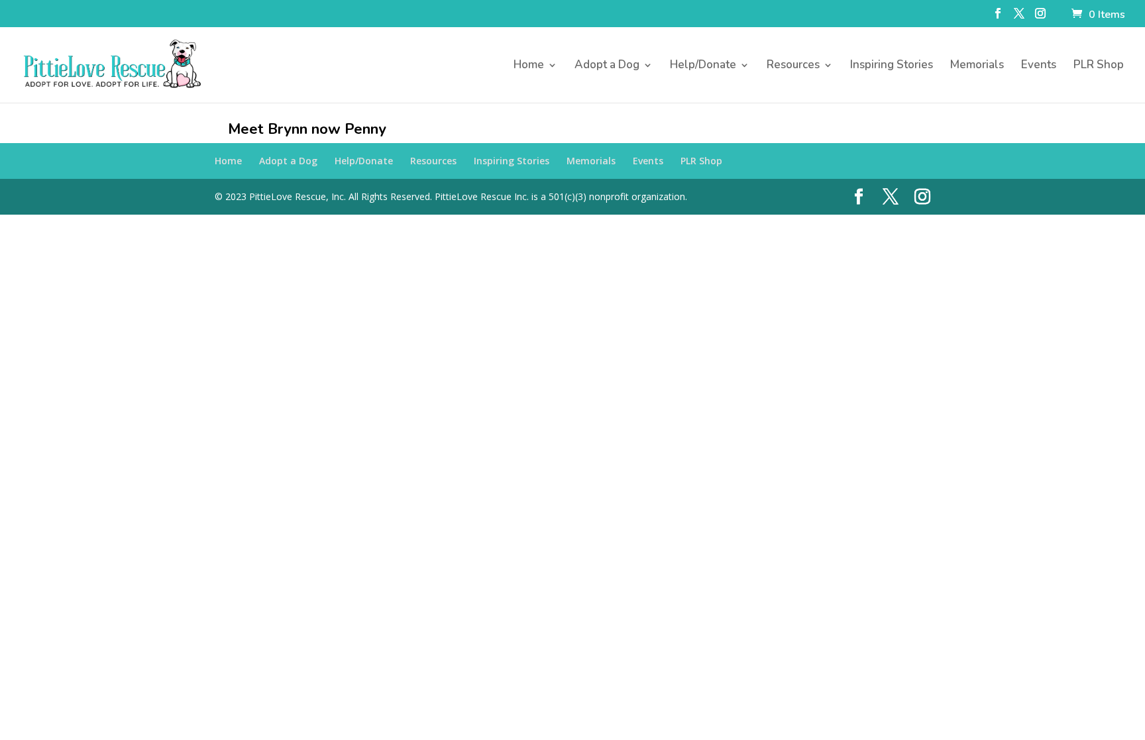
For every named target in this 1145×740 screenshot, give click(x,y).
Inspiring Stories (891, 66)
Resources (793, 66)
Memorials (977, 66)
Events (1038, 66)
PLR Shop (1098, 66)
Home (529, 66)
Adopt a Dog (606, 66)
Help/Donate (703, 66)
